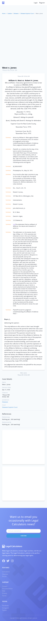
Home (3, 13)
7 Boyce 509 (6, 70)
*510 (14, 224)
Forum (4, 576)
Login (35, 3)
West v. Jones (9, 67)
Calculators (6, 572)
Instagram (5, 608)
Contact (4, 586)
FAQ (3, 591)
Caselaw (9, 13)
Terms (4, 596)
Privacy (4, 593)
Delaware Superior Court (27, 13)
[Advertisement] (23, 40)
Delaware (16, 13)
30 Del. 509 (13, 70)
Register (42, 3)
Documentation (7, 589)
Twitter (4, 610)
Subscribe (24, 536)
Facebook (5, 605)
